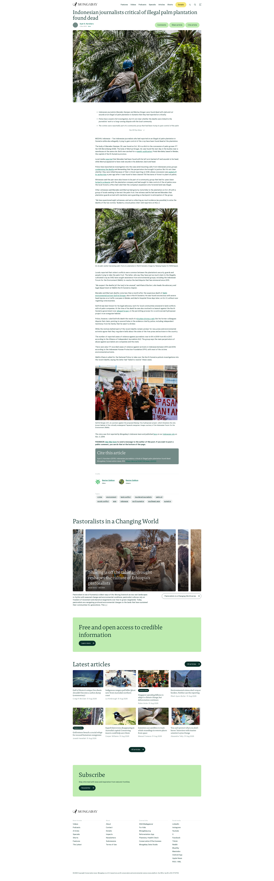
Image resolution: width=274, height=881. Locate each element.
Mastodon (176, 851)
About (108, 824)
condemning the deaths (104, 169)
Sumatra (167, 501)
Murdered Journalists (143, 497)
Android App (177, 855)
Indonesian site (169, 434)
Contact (109, 827)
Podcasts (142, 5)
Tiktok (175, 841)
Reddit (175, 845)
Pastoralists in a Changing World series (180, 596)
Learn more (86, 643)
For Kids (142, 827)
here (155, 434)
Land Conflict (126, 497)
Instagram (176, 827)
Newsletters (111, 838)
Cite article (192, 25)
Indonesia (124, 501)
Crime (99, 497)
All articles (191, 664)
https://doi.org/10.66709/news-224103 (141, 461)
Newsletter (85, 788)
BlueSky (175, 848)
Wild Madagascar (146, 824)
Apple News (177, 858)
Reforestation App (146, 834)
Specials (152, 5)
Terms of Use (111, 845)
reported (108, 159)
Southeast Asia (154, 501)
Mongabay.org (145, 831)
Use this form (111, 442)
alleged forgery (123, 311)
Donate (181, 5)
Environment (111, 497)
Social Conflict (103, 501)
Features (124, 5)
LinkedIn (175, 824)
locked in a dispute (102, 182)
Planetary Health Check (149, 838)
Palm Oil (159, 497)
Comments (161, 25)
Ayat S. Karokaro (87, 24)
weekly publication (144, 151)
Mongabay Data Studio (148, 845)
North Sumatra (138, 501)
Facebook (176, 838)
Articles (161, 5)
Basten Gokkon (108, 480)
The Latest (77, 845)
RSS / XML (176, 862)
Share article (177, 25)
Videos (133, 5)
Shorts (170, 5)
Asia (89, 26)
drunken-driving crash (146, 319)
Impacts (109, 834)
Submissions (111, 841)
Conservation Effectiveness (150, 841)
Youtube (175, 831)
